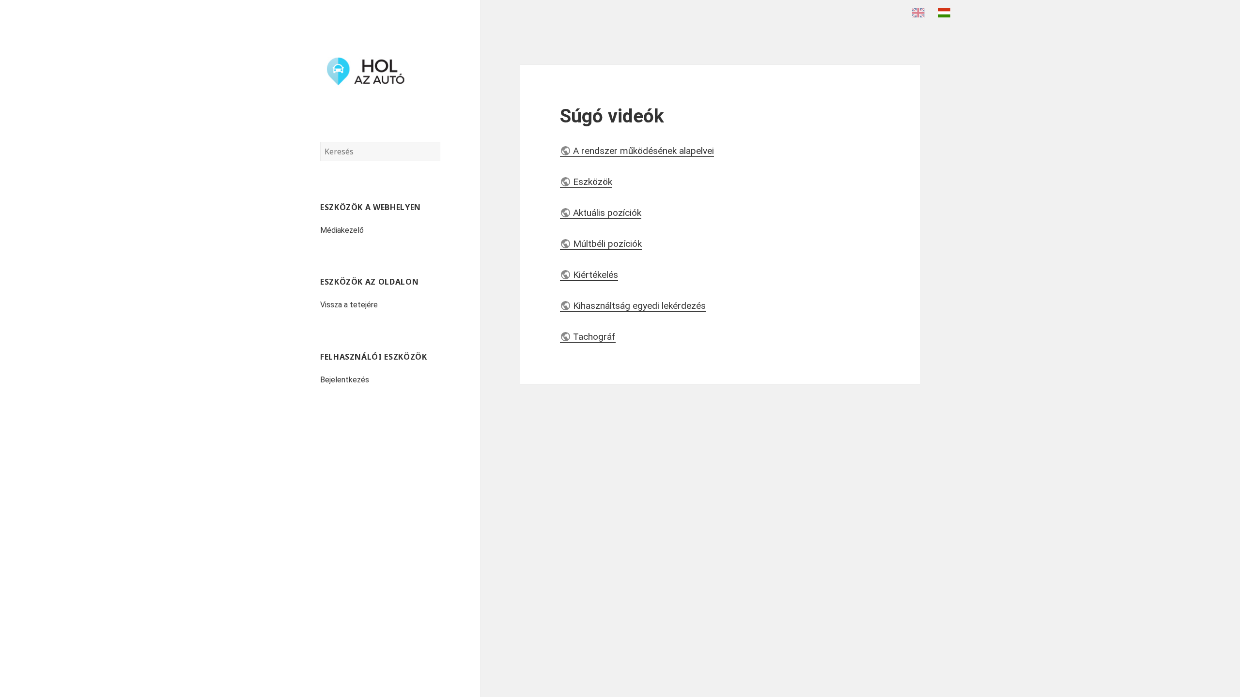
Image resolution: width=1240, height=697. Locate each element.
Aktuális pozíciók (607, 212)
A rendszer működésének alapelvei (643, 150)
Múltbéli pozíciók (607, 243)
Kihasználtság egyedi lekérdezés (639, 305)
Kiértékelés (595, 274)
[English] (920, 12)
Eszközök (592, 181)
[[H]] (380, 71)
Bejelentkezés (344, 379)
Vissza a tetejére (349, 304)
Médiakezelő (342, 230)
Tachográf (594, 336)
